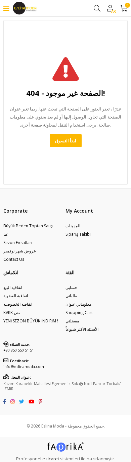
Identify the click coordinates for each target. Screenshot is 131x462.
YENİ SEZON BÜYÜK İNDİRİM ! (30, 321)
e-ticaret (50, 459)
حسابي (71, 287)
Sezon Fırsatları (17, 242)
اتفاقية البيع (12, 287)
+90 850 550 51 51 (18, 350)
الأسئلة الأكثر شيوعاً (82, 329)
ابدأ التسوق (65, 141)
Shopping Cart (79, 312)
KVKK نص (11, 312)
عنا (5, 234)
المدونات (73, 226)
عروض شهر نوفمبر (19, 251)
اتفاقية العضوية (15, 296)
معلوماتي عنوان (78, 304)
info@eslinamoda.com (23, 366)
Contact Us (13, 259)
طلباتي (71, 296)
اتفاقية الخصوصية (17, 304)
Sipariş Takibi (78, 234)
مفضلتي (72, 321)
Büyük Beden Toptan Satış (28, 226)
